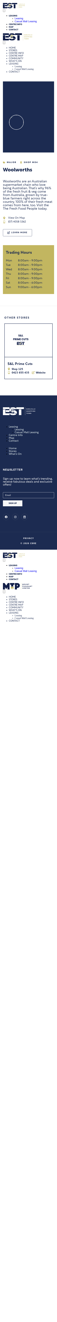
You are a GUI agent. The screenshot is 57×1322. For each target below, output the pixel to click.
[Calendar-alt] (24, 517)
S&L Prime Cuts (20, 363)
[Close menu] (4, 42)
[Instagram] (15, 517)
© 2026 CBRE (28, 543)
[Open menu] (4, 10)
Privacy (28, 538)
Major (12, 162)
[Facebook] (6, 517)
